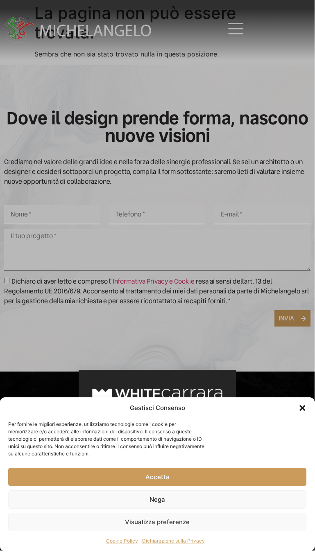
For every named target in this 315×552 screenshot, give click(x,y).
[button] (302, 408)
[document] (157, 275)
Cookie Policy (122, 541)
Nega (157, 499)
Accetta (157, 477)
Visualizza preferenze (157, 522)
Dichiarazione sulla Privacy (173, 541)
